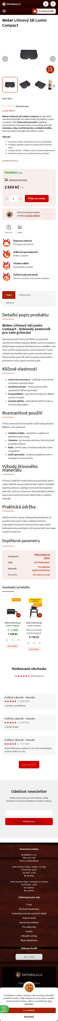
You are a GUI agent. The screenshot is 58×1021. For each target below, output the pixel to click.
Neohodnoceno (22, 106)
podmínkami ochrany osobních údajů (29, 822)
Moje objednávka (29, 940)
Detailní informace (10, 160)
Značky (29, 931)
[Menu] (4, 11)
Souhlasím (30, 1010)
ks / (29, 957)
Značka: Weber (32, 215)
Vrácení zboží (29, 918)
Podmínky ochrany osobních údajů (29, 913)
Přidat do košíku (36, 198)
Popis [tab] (9, 295)
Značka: (8, 110)
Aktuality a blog (29, 936)
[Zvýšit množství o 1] (20, 198)
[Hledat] (53, 4)
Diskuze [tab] (10, 302)
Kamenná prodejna (29, 922)
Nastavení (29, 1016)
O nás (29, 904)
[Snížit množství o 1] (6, 198)
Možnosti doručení (18, 180)
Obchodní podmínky (29, 909)
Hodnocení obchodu (29, 668)
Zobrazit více (29, 764)
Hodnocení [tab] (24, 295)
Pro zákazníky (29, 927)
